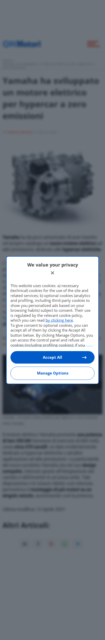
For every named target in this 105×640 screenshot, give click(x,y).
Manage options (52, 373)
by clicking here (59, 320)
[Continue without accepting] (52, 273)
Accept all (52, 357)
